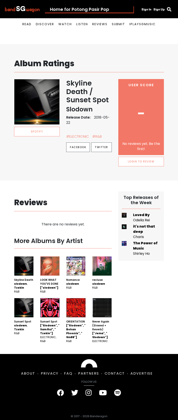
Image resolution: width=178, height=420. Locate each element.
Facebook (78, 147)
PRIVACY (49, 373)
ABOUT (28, 373)
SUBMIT (118, 24)
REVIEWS (99, 24)
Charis (138, 236)
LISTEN (82, 24)
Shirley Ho (141, 253)
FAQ (68, 373)
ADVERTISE (141, 373)
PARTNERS (88, 373)
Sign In (146, 9)
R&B (17, 291)
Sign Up (159, 9)
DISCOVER (45, 24)
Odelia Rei (141, 220)
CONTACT (115, 373)
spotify (37, 131)
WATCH (65, 24)
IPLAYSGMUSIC (142, 24)
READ (26, 24)
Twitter (101, 147)
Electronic (48, 337)
